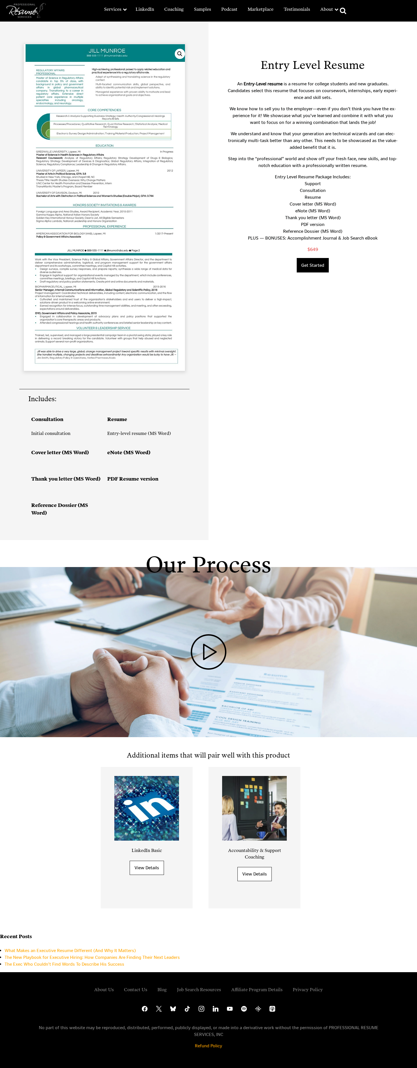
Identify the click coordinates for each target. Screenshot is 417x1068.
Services (112, 9)
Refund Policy (208, 1045)
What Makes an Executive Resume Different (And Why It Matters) (70, 950)
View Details (146, 867)
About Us (104, 989)
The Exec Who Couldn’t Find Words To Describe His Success (64, 964)
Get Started (312, 265)
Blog (162, 989)
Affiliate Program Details (257, 989)
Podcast (229, 9)
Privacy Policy (308, 989)
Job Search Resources (199, 989)
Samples (202, 9)
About (326, 9)
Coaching (174, 9)
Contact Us (135, 989)
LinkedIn (145, 9)
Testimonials (297, 9)
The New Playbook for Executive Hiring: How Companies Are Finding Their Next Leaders (92, 957)
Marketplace (260, 9)
